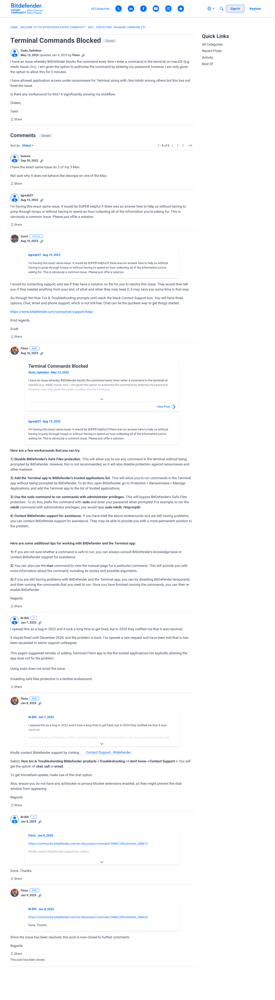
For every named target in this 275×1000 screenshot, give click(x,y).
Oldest (27, 146)
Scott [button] (24, 236)
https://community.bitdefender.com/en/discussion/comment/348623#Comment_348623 (88, 917)
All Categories (212, 44)
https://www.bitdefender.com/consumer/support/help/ (51, 312)
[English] (27, 8)
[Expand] (101, 399)
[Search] (222, 8)
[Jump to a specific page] (189, 145)
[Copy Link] (83, 55)
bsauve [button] (26, 156)
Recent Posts (212, 51)
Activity (207, 57)
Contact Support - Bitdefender (108, 752)
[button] (14, 53)
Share (16, 120)
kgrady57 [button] (27, 195)
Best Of (207, 64)
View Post (163, 406)
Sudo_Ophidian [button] (31, 50)
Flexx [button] (76, 55)
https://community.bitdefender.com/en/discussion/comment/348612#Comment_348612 (88, 843)
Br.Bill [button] (25, 618)
